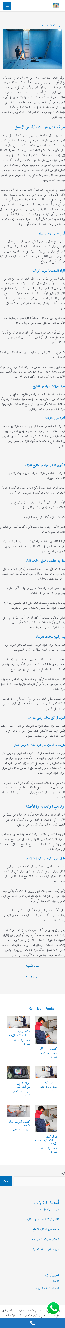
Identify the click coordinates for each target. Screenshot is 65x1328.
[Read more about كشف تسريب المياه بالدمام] (19, 1111)
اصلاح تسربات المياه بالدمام (45, 1239)
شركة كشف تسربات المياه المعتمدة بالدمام (46, 1140)
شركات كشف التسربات (49, 1055)
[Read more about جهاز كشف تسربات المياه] (19, 1072)
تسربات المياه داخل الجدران (45, 1249)
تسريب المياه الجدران (49, 1209)
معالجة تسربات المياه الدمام (46, 1229)
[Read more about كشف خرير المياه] (46, 1030)
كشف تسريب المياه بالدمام (19, 1123)
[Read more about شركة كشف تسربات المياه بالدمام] (19, 1021)
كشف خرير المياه (48, 1049)
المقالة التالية (32, 977)
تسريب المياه (51, 1082)
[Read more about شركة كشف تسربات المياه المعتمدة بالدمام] (46, 1118)
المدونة (55, 1053)
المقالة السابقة (33, 966)
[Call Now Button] (32, 1323)
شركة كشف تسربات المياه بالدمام (19, 1034)
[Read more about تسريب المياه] (46, 1071)
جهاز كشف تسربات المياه (23, 1085)
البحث (62, 1173)
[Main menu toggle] (7, 6)
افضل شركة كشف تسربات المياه (43, 1219)
